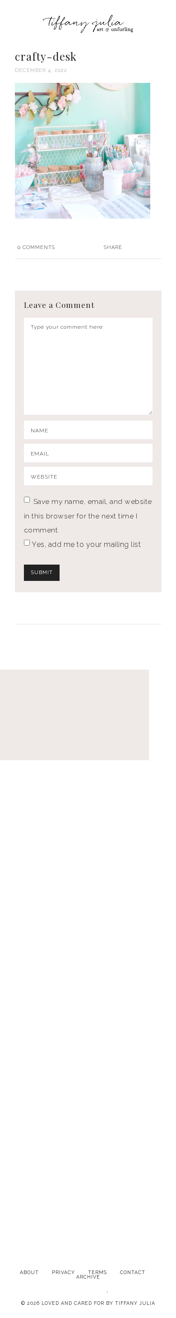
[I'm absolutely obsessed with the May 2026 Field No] (88, 1073)
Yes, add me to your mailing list (85, 544)
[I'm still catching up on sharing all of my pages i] (88, 1176)
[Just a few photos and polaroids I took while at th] (88, 763)
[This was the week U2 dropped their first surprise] (88, 969)
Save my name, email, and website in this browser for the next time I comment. (88, 515)
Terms (97, 1272)
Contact (132, 1272)
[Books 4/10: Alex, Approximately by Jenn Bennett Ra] (88, 866)
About (29, 1272)
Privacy (63, 1272)
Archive (88, 1277)
